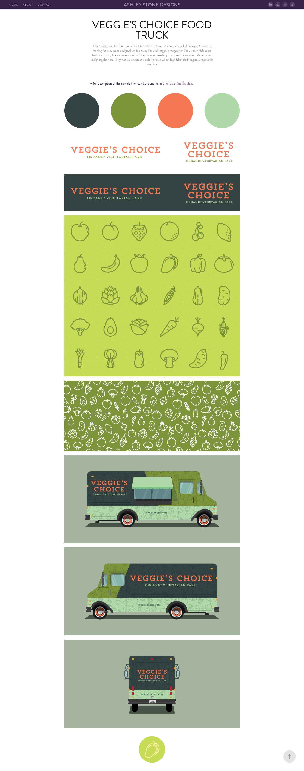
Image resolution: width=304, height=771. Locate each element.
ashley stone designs (152, 4)
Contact (44, 5)
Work (13, 5)
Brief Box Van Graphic (177, 83)
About (28, 5)
